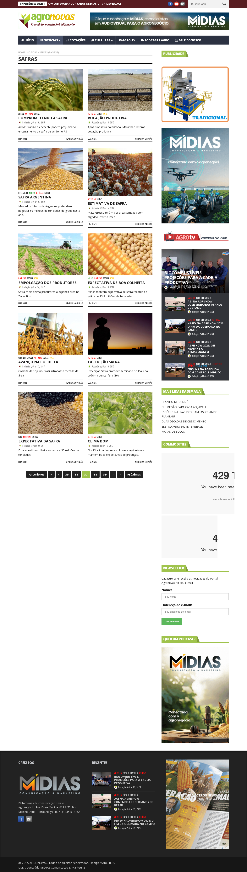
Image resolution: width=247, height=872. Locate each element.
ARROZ (21, 113)
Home (21, 52)
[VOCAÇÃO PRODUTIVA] (120, 90)
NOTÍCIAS (51, 40)
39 (105, 474)
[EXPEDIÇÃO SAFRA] (120, 334)
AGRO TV (128, 40)
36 (76, 474)
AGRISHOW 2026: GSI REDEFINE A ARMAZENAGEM (201, 349)
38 (95, 474)
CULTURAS (102, 40)
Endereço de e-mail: (177, 605)
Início (29, 40)
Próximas (134, 474)
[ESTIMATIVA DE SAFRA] (120, 172)
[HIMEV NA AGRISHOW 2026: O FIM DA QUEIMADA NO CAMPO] (175, 326)
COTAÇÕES (77, 40)
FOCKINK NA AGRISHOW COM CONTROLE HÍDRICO (204, 370)
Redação (26, 122)
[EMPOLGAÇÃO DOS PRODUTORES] (50, 254)
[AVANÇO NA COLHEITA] (50, 334)
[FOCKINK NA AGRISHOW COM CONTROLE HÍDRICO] (175, 370)
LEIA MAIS (22, 138)
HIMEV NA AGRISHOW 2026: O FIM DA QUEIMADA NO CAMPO (105, 3)
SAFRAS (37, 113)
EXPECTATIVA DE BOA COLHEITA (116, 282)
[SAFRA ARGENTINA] (50, 169)
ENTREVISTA (217, 364)
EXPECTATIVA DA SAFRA (39, 441)
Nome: (167, 590)
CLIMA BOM (98, 441)
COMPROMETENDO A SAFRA (42, 118)
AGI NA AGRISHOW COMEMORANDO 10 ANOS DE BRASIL (205, 305)
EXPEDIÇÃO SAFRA (104, 362)
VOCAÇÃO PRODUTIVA (107, 118)
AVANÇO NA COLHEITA (38, 362)
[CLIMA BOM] (120, 413)
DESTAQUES (23, 193)
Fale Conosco (190, 40)
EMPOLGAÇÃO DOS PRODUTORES (47, 282)
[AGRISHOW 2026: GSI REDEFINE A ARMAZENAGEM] (175, 348)
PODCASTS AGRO (157, 40)
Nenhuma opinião (74, 138)
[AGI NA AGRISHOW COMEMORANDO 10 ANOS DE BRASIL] (175, 304)
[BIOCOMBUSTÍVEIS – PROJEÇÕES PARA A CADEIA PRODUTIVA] (101, 779)
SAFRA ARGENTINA (34, 197)
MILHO (32, 193)
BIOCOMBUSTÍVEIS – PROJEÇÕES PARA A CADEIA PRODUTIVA (132, 780)
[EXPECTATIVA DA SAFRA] (50, 413)
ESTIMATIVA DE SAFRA (107, 203)
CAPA (20, 357)
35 (67, 474)
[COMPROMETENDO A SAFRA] (50, 90)
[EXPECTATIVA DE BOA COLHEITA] (120, 254)
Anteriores (36, 474)
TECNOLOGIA (201, 366)
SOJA (105, 113)
